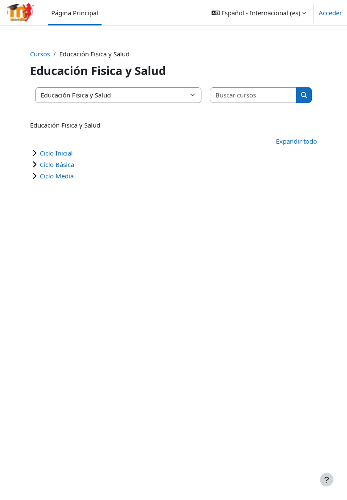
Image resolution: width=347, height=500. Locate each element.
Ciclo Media (57, 176)
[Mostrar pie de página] (326, 479)
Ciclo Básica (57, 164)
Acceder (330, 12)
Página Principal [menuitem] (74, 12)
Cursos (40, 54)
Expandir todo (296, 141)
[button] (258, 12)
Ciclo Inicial (56, 153)
